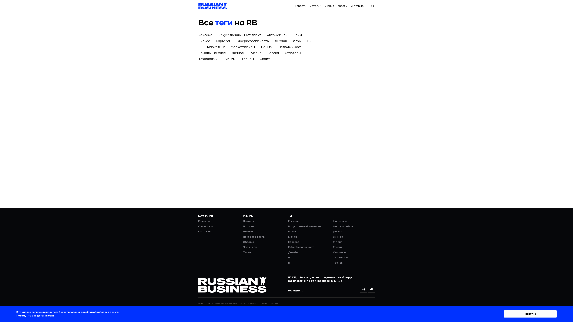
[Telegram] (363, 289)
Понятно (530, 314)
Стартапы (293, 53)
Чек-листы (250, 247)
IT (199, 47)
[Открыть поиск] (373, 6)
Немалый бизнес (212, 53)
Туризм (229, 59)
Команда (204, 221)
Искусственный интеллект (239, 35)
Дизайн (281, 41)
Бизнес (204, 41)
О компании (206, 226)
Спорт (265, 59)
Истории (315, 6)
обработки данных (105, 312)
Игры (297, 41)
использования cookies (75, 312)
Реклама (205, 35)
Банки (298, 35)
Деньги (267, 47)
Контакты (204, 231)
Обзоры (342, 6)
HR (309, 41)
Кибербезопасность (252, 41)
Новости (300, 6)
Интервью (357, 6)
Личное (238, 53)
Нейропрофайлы (254, 237)
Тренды (247, 59)
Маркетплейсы (243, 47)
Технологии (208, 59)
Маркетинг (216, 47)
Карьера (223, 41)
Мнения (329, 6)
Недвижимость (291, 47)
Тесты (247, 252)
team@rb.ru (295, 291)
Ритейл (255, 53)
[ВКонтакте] (371, 289)
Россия (273, 53)
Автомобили (277, 35)
